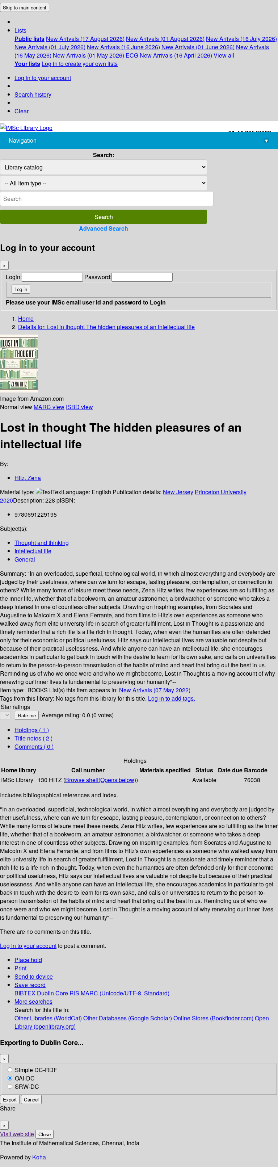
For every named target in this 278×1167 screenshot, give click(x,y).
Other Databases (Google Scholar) (127, 1018)
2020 (6, 500)
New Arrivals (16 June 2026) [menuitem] (123, 47)
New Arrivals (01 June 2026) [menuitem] (198, 47)
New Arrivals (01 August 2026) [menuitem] (165, 38)
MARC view (49, 407)
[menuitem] (29, 38)
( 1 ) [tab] (31, 730)
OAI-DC (25, 1078)
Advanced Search (103, 228)
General (24, 559)
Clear (21, 111)
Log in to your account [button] (28, 945)
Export (10, 1099)
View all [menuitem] (224, 55)
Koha (39, 1157)
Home (26, 318)
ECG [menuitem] (132, 55)
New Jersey (178, 492)
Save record (30, 985)
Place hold (28, 960)
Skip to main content (24, 7)
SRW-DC (27, 1086)
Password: (97, 277)
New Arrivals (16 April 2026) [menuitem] (176, 55)
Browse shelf (100, 780)
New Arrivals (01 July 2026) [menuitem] (49, 47)
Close (44, 1134)
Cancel (31, 1099)
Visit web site (17, 1134)
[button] (20, 30)
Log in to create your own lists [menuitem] (80, 63)
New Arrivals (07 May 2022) (154, 690)
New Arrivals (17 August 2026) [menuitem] (85, 38)
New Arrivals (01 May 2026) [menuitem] (88, 55)
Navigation (138, 140)
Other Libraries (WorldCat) (48, 1018)
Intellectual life (32, 551)
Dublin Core (52, 993)
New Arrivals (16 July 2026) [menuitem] (241, 38)
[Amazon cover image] (19, 390)
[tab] (33, 738)
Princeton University (221, 492)
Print (20, 968)
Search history (32, 94)
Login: (14, 277)
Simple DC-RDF (36, 1070)
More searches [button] (33, 1001)
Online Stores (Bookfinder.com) (213, 1018)
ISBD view (79, 407)
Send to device (33, 976)
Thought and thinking (41, 542)
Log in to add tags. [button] (171, 698)
